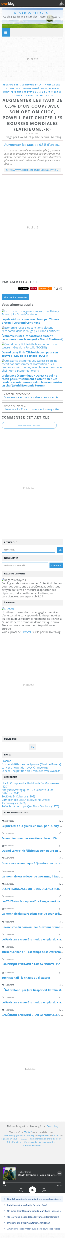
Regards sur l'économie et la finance (28, 84)
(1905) (18, 796)
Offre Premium (14, 1142)
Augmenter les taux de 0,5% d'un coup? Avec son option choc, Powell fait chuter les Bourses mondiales (32, 144)
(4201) (31, 784)
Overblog (52, 1126)
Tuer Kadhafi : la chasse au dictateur (26, 977)
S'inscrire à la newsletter (15, 297)
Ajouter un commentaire (29, 425)
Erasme (6, 761)
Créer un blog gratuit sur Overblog (18, 1135)
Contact (56, 1135)
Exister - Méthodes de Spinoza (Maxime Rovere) (31, 764)
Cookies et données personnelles (39, 1142)
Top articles (43, 1135)
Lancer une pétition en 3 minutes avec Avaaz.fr (31, 771)
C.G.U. (24, 1138)
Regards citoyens (32, 13)
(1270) (30, 806)
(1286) (26, 801)
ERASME (27, 632)
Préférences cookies (32, 1145)
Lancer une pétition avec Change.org (25, 767)
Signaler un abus (10, 1138)
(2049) (27, 791)
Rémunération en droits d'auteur (45, 1138)
